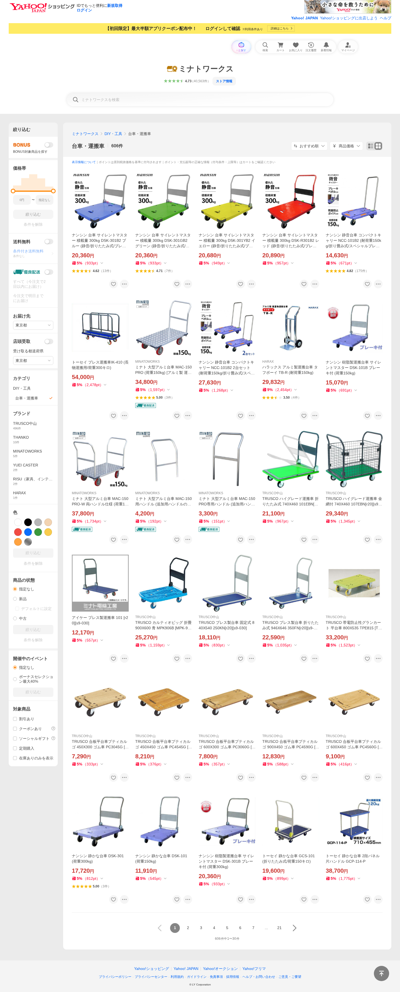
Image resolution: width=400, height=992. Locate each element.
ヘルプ (385, 18)
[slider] (13, 191)
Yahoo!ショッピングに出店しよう (349, 18)
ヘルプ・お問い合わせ (258, 977)
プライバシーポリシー (115, 977)
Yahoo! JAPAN (304, 18)
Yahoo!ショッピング (151, 968)
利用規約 (177, 977)
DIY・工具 (113, 134)
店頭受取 (21, 341)
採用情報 (232, 977)
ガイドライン (197, 977)
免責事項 (216, 977)
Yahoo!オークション (220, 968)
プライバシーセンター (151, 977)
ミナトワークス (85, 134)
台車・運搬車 (88, 146)
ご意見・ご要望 (289, 977)
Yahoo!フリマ (254, 968)
